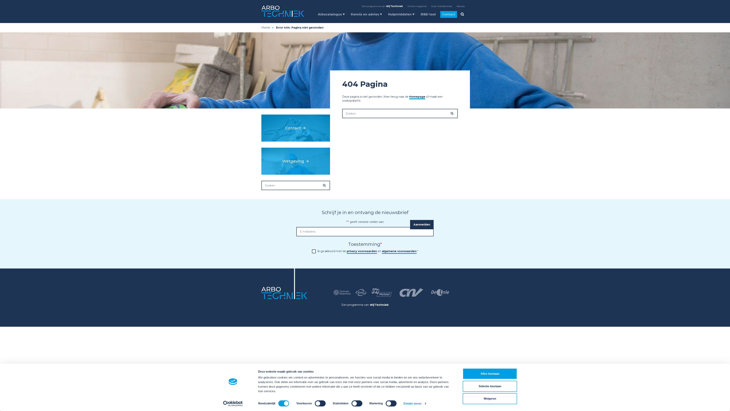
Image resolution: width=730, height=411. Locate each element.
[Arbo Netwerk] (282, 11)
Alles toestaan (490, 373)
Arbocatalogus (330, 14)
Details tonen (412, 403)
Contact (448, 14)
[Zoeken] (454, 113)
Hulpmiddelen (400, 14)
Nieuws (461, 6)
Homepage (417, 96)
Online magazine (417, 6)
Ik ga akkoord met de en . (367, 251)
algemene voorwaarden (399, 251)
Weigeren (490, 398)
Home (265, 27)
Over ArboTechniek (441, 6)
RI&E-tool (428, 14)
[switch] (320, 403)
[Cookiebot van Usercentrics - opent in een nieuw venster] (233, 403)
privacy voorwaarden (362, 251)
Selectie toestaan (490, 386)
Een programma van (382, 6)
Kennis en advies (365, 14)
